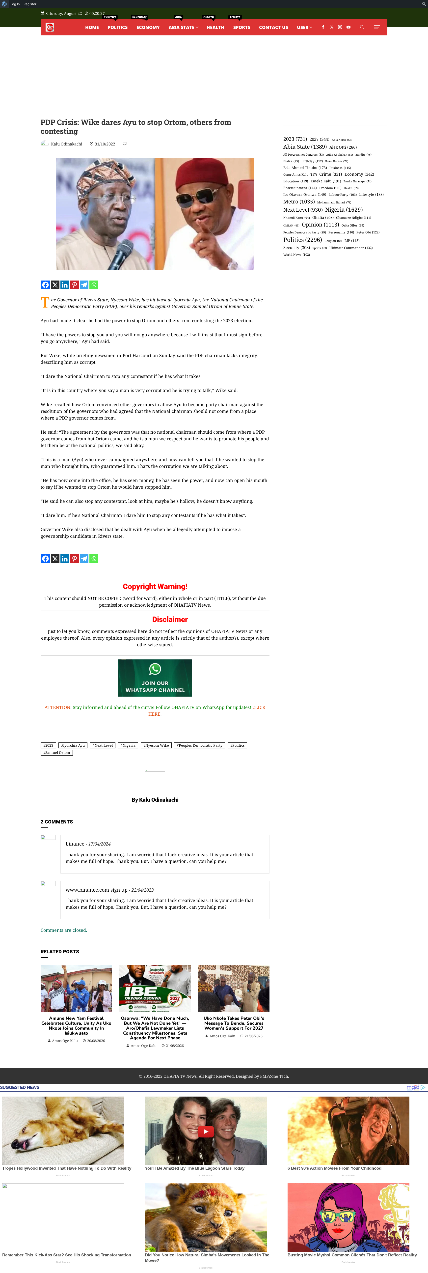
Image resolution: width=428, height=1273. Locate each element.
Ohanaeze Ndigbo (353, 217)
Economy (359, 174)
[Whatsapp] (93, 285)
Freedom (330, 188)
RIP (352, 240)
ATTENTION (57, 707)
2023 (49, 745)
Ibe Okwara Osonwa (304, 194)
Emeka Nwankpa (358, 181)
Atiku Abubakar (339, 154)
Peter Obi (368, 232)
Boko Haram (336, 161)
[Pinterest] (74, 285)
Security (296, 247)
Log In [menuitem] (15, 4)
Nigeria (129, 745)
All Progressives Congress (303, 154)
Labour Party (343, 195)
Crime (330, 174)
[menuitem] (4, 4)
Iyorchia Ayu (74, 745)
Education (295, 181)
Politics (238, 745)
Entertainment (300, 187)
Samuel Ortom (57, 752)
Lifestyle (371, 194)
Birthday (312, 161)
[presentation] (46, 1007)
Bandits (363, 154)
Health (351, 188)
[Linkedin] (64, 285)
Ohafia (323, 217)
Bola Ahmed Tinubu (305, 167)
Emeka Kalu (326, 180)
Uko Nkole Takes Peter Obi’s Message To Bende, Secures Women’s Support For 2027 (234, 1023)
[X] (55, 285)
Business (340, 168)
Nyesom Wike (157, 745)
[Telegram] (84, 285)
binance (75, 843)
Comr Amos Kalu (300, 174)
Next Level (104, 745)
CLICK (259, 707)
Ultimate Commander (351, 248)
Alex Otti (343, 147)
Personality (341, 232)
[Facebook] (45, 285)
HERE (154, 714)
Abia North (342, 139)
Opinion (320, 224)
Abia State (305, 146)
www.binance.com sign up (97, 889)
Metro (299, 201)
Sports (320, 248)
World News (296, 255)
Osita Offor (353, 225)
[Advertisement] (214, 80)
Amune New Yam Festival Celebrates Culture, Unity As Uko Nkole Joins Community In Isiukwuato (76, 1025)
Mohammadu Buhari (334, 202)
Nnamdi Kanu (296, 218)
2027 (319, 139)
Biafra (291, 161)
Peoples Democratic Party (200, 745)
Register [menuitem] (30, 4)
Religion (333, 241)
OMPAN (291, 225)
